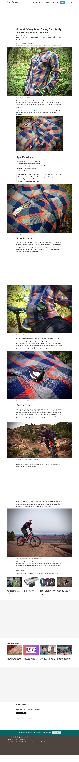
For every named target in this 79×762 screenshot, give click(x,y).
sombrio (29, 718)
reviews (25, 718)
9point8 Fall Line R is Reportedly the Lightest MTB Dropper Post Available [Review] (14, 592)
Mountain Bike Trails (11, 656)
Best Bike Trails (20, 741)
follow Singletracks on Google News (36, 573)
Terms (24, 744)
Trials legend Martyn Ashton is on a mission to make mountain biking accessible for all (47, 660)
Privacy (27, 744)
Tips (42, 2)
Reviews (38, 2)
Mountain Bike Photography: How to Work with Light (63, 591)
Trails (33, 2)
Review (28, 25)
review (23, 718)
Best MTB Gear (32, 741)
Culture (42, 588)
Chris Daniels (20, 42)
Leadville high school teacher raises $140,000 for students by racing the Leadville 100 (64, 660)
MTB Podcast (13, 741)
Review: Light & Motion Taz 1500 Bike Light (30, 591)
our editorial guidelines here (57, 45)
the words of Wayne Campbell (53, 104)
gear (20, 718)
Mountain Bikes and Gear (23, 25)
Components (9, 588)
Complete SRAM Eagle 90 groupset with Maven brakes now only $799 (30, 660)
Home (17, 25)
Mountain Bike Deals (40, 741)
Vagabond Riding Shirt (31, 110)
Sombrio (18, 112)
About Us (13, 739)
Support (62, 2)
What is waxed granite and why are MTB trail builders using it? (14, 659)
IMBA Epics (26, 741)
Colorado (59, 656)
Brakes (24, 656)
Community (47, 2)
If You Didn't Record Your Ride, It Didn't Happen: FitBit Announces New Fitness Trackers (47, 592)
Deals (52, 2)
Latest (56, 2)
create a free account (27, 709)
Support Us (18, 739)
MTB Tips (58, 588)
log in (20, 709)
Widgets (23, 739)
